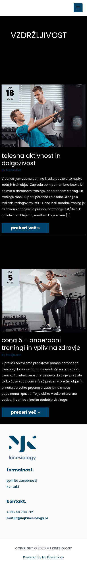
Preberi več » (25, 227)
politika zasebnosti (22, 481)
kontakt (13, 487)
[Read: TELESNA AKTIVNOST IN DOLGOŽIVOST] (43, 116)
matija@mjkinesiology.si (27, 518)
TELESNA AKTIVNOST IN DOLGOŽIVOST (31, 159)
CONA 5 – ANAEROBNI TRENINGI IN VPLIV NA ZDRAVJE (41, 344)
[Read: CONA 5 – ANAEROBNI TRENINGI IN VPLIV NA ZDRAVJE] (43, 300)
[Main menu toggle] (78, 8)
